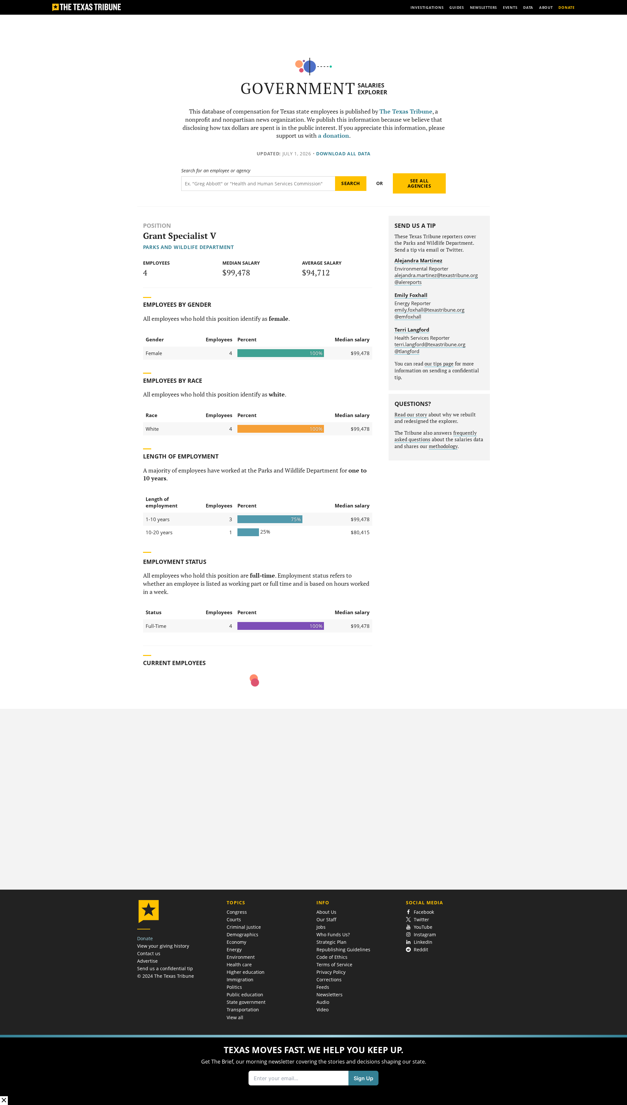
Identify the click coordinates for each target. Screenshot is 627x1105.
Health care (239, 964)
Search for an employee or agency (215, 170)
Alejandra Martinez (418, 260)
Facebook (424, 912)
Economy (236, 942)
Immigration (240, 979)
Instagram (425, 934)
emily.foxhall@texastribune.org (429, 309)
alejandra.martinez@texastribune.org (436, 275)
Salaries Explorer (372, 88)
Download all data (343, 153)
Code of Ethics (331, 957)
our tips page (439, 364)
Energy (234, 949)
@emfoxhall (407, 316)
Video (322, 1009)
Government (298, 88)
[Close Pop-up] (4, 1100)
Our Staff (326, 919)
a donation (333, 135)
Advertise (147, 961)
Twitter (421, 919)
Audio (322, 1002)
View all (235, 1017)
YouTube (423, 927)
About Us (326, 912)
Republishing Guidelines (343, 949)
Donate (145, 938)
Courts (234, 919)
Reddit (421, 949)
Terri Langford (411, 329)
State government (246, 1002)
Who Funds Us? (333, 934)
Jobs (321, 927)
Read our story (410, 415)
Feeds (322, 987)
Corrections (329, 979)
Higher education (246, 972)
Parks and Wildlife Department (188, 247)
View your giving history (163, 946)
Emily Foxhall (410, 295)
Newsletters (329, 994)
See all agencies (419, 183)
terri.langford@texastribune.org (429, 344)
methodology (443, 446)
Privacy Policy (331, 972)
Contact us (148, 953)
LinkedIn (423, 942)
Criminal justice (244, 927)
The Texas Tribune (405, 111)
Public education (245, 994)
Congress (237, 912)
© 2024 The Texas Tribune (165, 976)
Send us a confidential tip (165, 968)
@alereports (408, 282)
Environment (241, 957)
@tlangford (406, 351)
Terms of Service (334, 964)
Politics (234, 987)
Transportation (243, 1009)
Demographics (242, 934)
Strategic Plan (331, 942)
